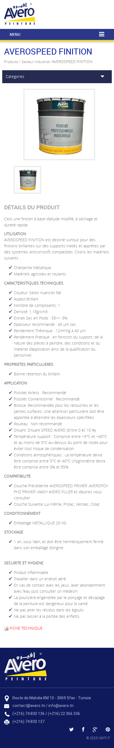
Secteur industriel (36, 61)
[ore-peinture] (79, 14)
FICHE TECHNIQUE (26, 628)
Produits (11, 61)
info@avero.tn (61, 705)
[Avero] (20, 13)
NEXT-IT (104, 738)
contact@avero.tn (28, 705)
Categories (15, 76)
